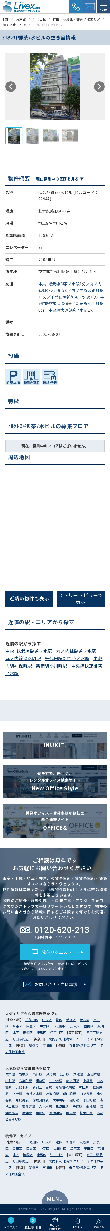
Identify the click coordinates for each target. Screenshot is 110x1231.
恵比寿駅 (22, 1100)
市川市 (47, 1045)
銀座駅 (40, 1080)
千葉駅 (77, 1106)
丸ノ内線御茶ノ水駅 (76, 651)
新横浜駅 (55, 1112)
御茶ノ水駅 (34, 1093)
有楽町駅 (25, 1080)
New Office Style (54, 781)
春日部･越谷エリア (82, 1045)
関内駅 (71, 1112)
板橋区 (28, 1032)
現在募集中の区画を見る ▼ (60, 178)
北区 (16, 1032)
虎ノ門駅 (72, 1080)
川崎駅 (40, 1112)
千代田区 (31, 1019)
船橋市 (33, 1045)
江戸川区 (56, 1032)
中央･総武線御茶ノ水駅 (59, 283)
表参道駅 (28, 1106)
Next (99, 86)
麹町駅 (74, 1100)
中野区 (44, 1026)
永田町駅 (89, 1100)
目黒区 (31, 1026)
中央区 (47, 1019)
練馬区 (41, 1032)
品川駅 (64, 1074)
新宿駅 (24, 1074)
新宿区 (71, 1019)
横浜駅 (27, 1112)
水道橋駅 (52, 1093)
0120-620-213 (59, 615)
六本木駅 (45, 1106)
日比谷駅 (55, 1080)
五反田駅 (62, 1106)
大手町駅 (59, 1100)
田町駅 (10, 1080)
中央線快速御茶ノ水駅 (68, 310)
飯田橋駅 (69, 1093)
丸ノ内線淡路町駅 (88, 290)
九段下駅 (22, 1087)
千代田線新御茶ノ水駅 (70, 297)
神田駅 (84, 1087)
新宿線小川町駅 (90, 303)
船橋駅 (91, 1106)
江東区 (75, 1026)
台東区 (17, 1026)
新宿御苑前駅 (65, 1087)
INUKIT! (55, 745)
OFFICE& (55, 820)
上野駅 (17, 1093)
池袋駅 (51, 1074)
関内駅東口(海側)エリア (66, 1039)
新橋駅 (78, 1074)
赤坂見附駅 (41, 1100)
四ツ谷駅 (86, 1093)
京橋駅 (88, 1080)
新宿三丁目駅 (42, 1087)
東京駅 (10, 1074)
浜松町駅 (93, 1074)
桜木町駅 (86, 1112)
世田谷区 (59, 1026)
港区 (59, 1019)
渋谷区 (84, 1019)
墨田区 (88, 1026)
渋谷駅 (37, 1074)
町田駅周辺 (21, 1039)
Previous (10, 86)
